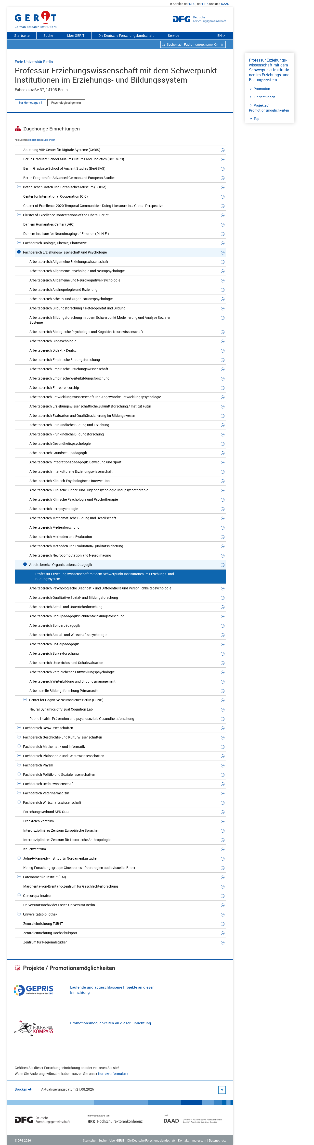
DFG (192, 3)
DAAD (225, 3)
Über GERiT (75, 35)
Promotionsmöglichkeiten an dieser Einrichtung (110, 1022)
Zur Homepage (28, 102)
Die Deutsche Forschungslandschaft (126, 35)
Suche (48, 35)
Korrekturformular (112, 1073)
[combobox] (193, 44)
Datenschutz (217, 1140)
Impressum (199, 1140)
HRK (205, 3)
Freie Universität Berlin (34, 61)
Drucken (21, 1089)
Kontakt (183, 1140)
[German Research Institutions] (35, 18)
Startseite (21, 35)
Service (173, 35)
